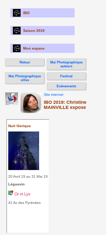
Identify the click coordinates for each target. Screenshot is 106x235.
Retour (25, 62)
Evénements (66, 86)
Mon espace (34, 48)
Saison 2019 (34, 31)
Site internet (53, 94)
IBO (26, 13)
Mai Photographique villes (24, 78)
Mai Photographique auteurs (66, 64)
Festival (66, 76)
